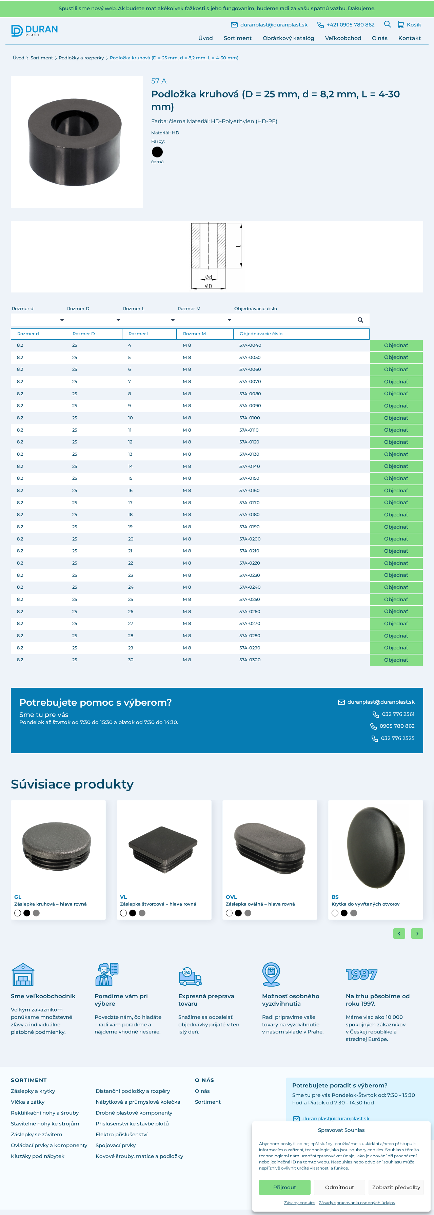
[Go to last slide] (399, 933)
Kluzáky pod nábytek (37, 1156)
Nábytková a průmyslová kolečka (138, 1102)
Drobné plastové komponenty (134, 1113)
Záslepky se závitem (36, 1135)
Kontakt (409, 38)
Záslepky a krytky (33, 1091)
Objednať (396, 345)
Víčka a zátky (27, 1102)
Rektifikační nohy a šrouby (45, 1113)
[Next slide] (417, 933)
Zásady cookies (299, 1202)
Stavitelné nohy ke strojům (45, 1124)
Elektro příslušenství (121, 1135)
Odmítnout (339, 1187)
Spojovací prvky (116, 1145)
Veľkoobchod (343, 38)
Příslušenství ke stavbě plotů (132, 1124)
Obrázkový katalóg (288, 38)
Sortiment (238, 38)
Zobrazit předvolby (396, 1187)
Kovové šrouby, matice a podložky (139, 1156)
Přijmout (284, 1187)
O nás (380, 38)
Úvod (205, 38)
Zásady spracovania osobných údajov (357, 1202)
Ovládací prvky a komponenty (49, 1145)
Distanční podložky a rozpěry (133, 1091)
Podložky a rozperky (81, 57)
